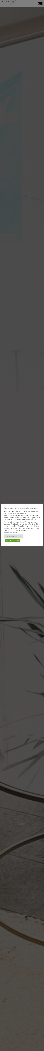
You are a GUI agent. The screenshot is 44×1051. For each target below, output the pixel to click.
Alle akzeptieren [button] (12, 540)
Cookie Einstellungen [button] (14, 536)
